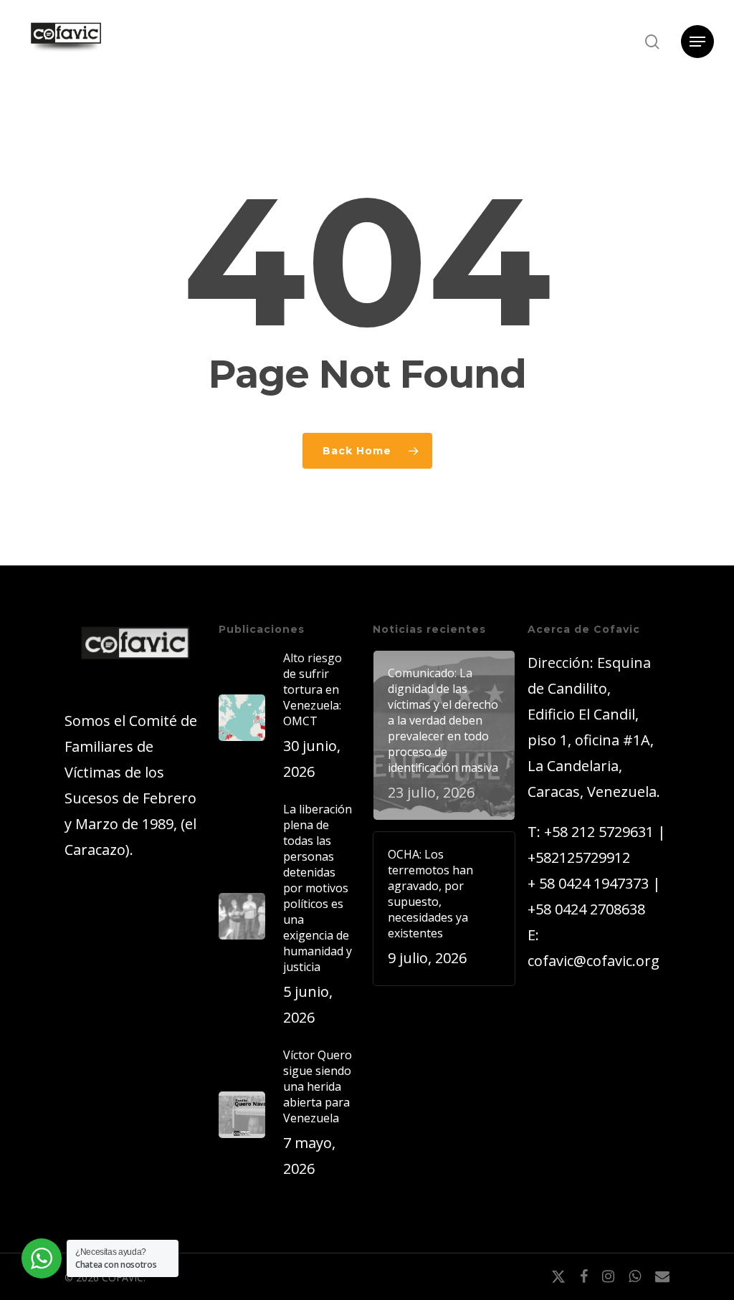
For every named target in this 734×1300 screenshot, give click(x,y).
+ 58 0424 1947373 (588, 883)
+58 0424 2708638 (586, 909)
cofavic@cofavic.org (593, 960)
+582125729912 (579, 857)
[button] (697, 41)
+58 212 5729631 (599, 831)
